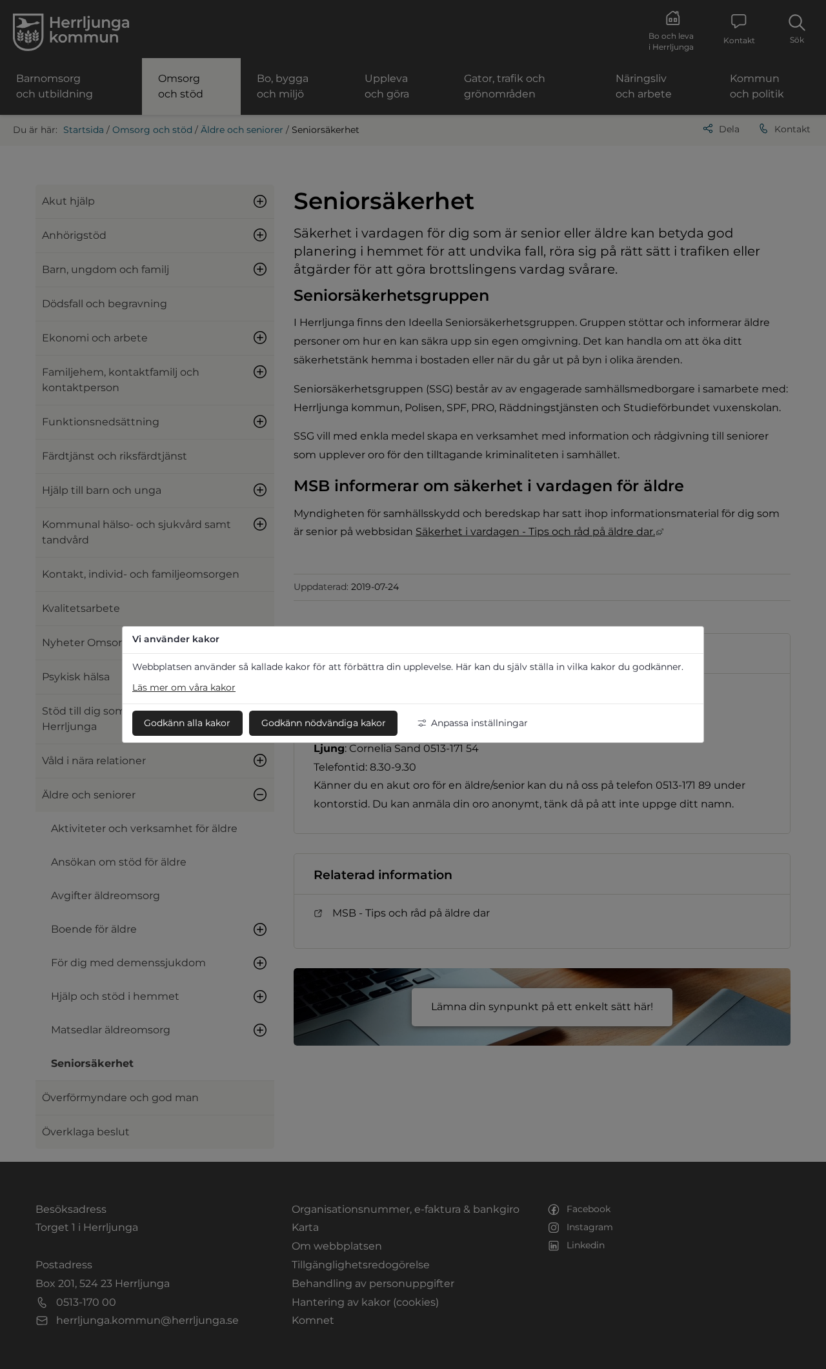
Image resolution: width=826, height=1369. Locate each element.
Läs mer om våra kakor (184, 687)
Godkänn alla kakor (187, 723)
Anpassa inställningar (479, 723)
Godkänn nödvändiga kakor (323, 723)
